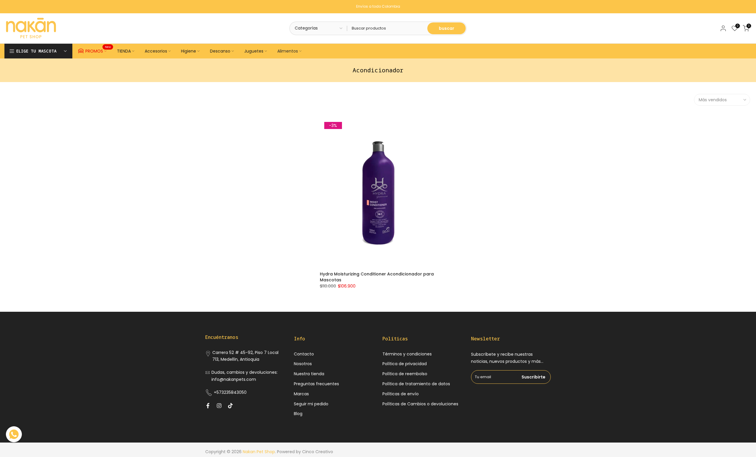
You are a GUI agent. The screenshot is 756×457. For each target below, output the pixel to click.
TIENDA (124, 51)
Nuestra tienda (309, 374)
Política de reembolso (404, 374)
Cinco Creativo (317, 452)
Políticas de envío (400, 394)
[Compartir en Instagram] (219, 405)
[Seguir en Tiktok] (230, 405)
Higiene (188, 51)
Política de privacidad (404, 364)
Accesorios (156, 51)
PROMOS (98, 50)
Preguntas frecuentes (316, 384)
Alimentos (287, 51)
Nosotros (303, 364)
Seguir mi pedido (311, 404)
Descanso (220, 51)
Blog (298, 414)
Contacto (304, 354)
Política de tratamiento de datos (416, 384)
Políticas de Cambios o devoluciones (420, 404)
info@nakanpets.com (233, 379)
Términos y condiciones (407, 354)
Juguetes (253, 51)
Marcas (301, 394)
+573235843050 (230, 392)
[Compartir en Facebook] (208, 405)
